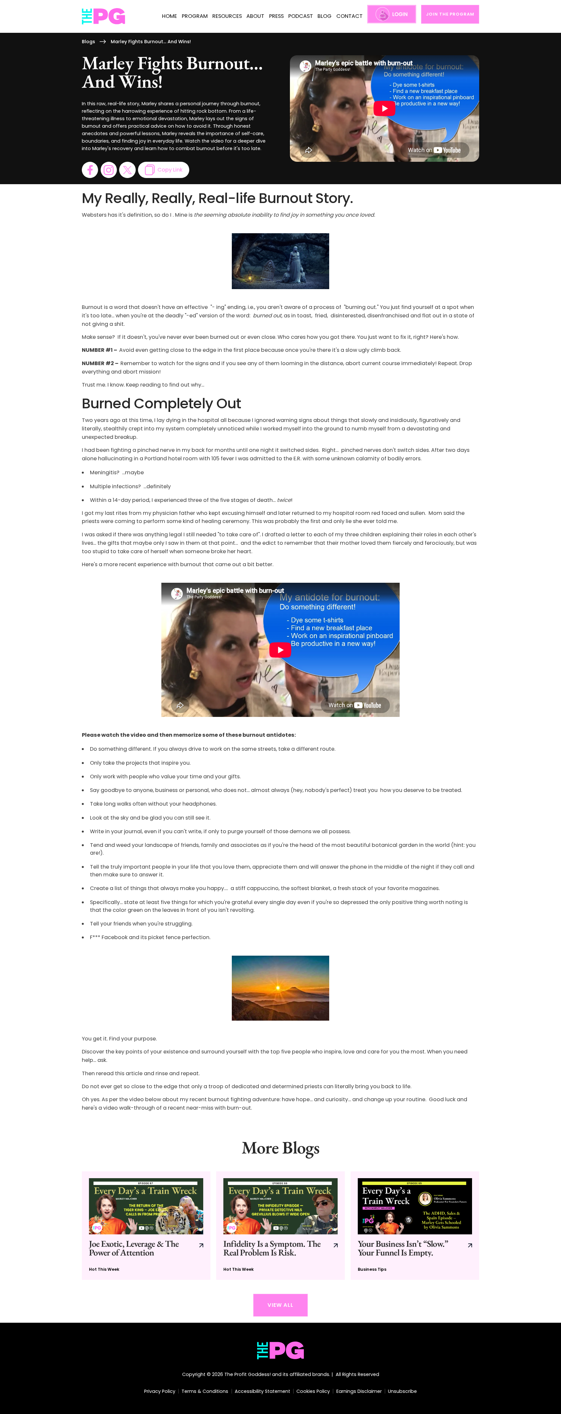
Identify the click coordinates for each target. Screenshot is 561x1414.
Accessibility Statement (262, 1391)
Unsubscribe (402, 1391)
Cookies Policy (313, 1391)
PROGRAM (195, 16)
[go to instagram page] (109, 170)
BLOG (324, 16)
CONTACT (349, 16)
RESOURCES (227, 16)
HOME (169, 16)
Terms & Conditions (204, 1391)
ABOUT (255, 16)
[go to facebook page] (90, 170)
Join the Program (450, 14)
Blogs (88, 41)
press (276, 16)
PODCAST (300, 16)
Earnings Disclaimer (359, 1391)
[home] (104, 16)
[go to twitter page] (127, 170)
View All (280, 1305)
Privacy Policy (159, 1391)
